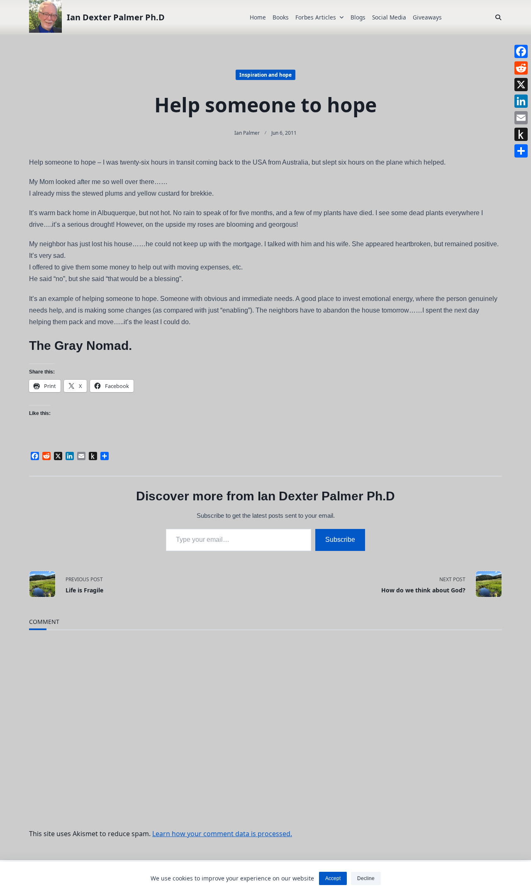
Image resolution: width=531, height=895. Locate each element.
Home (258, 17)
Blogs (358, 17)
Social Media (389, 17)
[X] (521, 84)
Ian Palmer (247, 132)
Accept (333, 878)
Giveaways (427, 17)
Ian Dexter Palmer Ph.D (116, 17)
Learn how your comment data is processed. (222, 833)
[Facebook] (521, 51)
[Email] (521, 117)
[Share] (521, 151)
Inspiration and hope (265, 74)
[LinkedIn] (521, 101)
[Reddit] (521, 68)
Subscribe (340, 539)
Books (281, 17)
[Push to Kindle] (521, 134)
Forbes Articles (315, 17)
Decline (366, 878)
